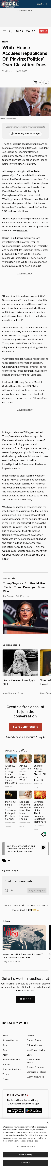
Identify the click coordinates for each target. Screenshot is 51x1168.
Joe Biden (7, 152)
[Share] (46, 82)
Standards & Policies (36, 1072)
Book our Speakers (12, 1069)
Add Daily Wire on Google (27, 133)
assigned (16, 456)
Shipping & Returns (35, 1067)
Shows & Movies (10, 1040)
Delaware (30, 164)
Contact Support (34, 1040)
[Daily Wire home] (25, 31)
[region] (25, 1143)
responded (41, 262)
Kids (5, 1050)
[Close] (47, 1123)
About (5, 1055)
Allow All (25, 1162)
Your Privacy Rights (36, 1050)
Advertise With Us (11, 1059)
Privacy (6, 1079)
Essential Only (25, 1154)
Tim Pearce (7, 71)
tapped (15, 386)
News (5, 1035)
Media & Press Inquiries (34, 1060)
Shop (5, 1045)
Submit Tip (25, 999)
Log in (41, 737)
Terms (6, 1074)
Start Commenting (25, 726)
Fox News (22, 230)
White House (14, 144)
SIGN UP (43, 31)
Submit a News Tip (35, 1077)
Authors (6, 1064)
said (38, 483)
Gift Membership (34, 1045)
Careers (30, 1035)
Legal (29, 1055)
